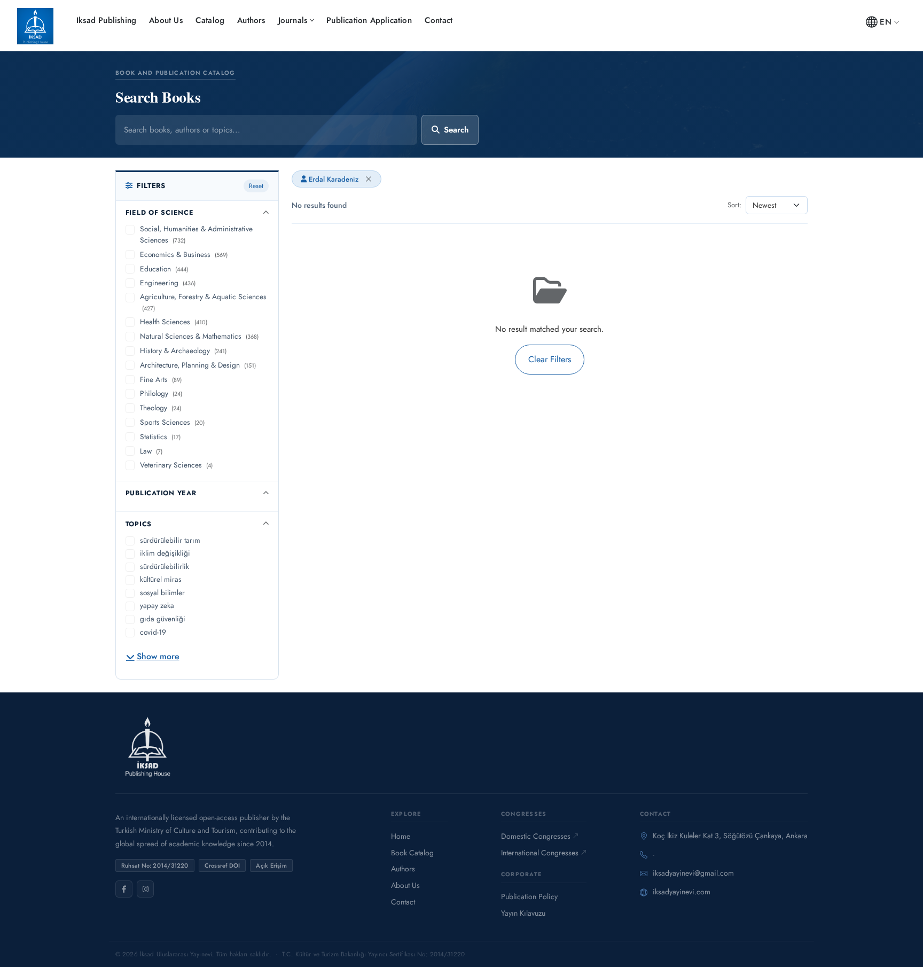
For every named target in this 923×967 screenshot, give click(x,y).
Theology (160, 407)
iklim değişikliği (165, 553)
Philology (161, 393)
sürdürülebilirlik (164, 566)
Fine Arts (161, 379)
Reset (256, 186)
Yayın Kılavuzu (523, 913)
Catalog (209, 20)
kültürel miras (161, 579)
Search (456, 130)
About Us (166, 20)
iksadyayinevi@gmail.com (693, 873)
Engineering (167, 282)
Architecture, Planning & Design (198, 365)
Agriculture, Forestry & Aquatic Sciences (203, 302)
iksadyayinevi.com (681, 891)
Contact (438, 20)
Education (164, 268)
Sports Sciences (172, 422)
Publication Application (369, 20)
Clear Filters (549, 359)
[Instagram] (145, 889)
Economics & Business (184, 254)
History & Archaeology (183, 350)
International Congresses (539, 852)
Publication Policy (529, 896)
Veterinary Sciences (176, 464)
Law (151, 451)
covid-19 (153, 632)
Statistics (160, 436)
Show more (158, 656)
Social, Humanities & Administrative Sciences (196, 234)
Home (400, 836)
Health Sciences (173, 321)
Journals (293, 20)
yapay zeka (157, 605)
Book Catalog (412, 852)
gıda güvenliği (162, 618)
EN (885, 22)
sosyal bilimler (162, 592)
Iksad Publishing (106, 20)
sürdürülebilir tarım (170, 540)
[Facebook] (123, 889)
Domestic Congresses (535, 836)
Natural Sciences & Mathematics (199, 336)
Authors (251, 20)
